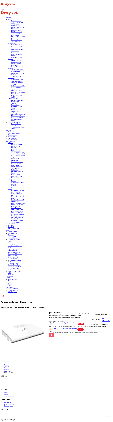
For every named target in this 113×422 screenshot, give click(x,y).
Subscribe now (108, 417)
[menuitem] (7, 17)
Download (81, 323)
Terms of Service (9, 396)
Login (2, 9)
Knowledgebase (8, 406)
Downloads (7, 402)
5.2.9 (103, 318)
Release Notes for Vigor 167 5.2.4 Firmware (65, 323)
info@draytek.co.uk (6, 384)
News (6, 392)
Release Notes (106, 321)
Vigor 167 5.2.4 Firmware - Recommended (65, 328)
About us (6, 394)
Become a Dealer (9, 404)
